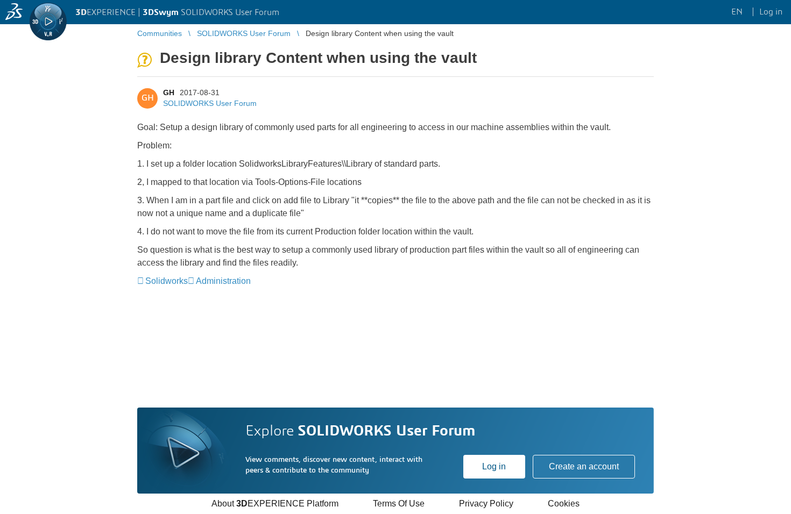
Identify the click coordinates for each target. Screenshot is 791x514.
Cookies (564, 503)
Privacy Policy (486, 503)
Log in (494, 466)
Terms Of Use (399, 503)
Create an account (584, 466)
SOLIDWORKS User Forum (210, 103)
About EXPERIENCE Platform (274, 503)
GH (168, 92)
